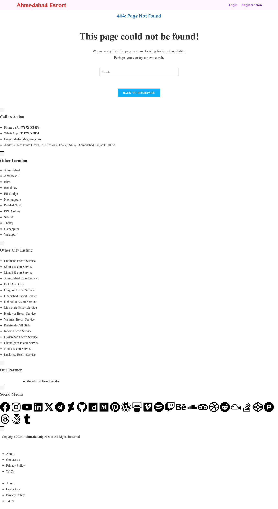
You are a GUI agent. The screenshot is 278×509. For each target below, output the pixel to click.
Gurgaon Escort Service (19, 290)
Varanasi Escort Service (19, 319)
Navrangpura (12, 199)
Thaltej (8, 223)
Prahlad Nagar (13, 205)
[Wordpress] (126, 407)
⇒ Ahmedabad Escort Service (41, 381)
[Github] (82, 407)
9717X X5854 (29, 133)
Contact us (13, 459)
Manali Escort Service (18, 272)
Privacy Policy (15, 465)
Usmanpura (11, 229)
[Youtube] (27, 407)
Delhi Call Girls (14, 284)
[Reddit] (225, 407)
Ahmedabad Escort (41, 5)
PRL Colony (12, 211)
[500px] (16, 419)
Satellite (9, 217)
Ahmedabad (12, 170)
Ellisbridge (11, 193)
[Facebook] (5, 407)
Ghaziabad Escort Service (20, 296)
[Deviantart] (71, 407)
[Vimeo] (148, 407)
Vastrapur (10, 234)
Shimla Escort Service (18, 266)
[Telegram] (60, 407)
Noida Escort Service (17, 348)
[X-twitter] (49, 407)
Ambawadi (11, 176)
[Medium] (104, 407)
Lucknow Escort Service (20, 354)
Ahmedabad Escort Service (21, 278)
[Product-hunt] (269, 407)
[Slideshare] (137, 407)
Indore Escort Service (18, 331)
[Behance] (181, 407)
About (10, 453)
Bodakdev (10, 187)
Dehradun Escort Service (20, 301)
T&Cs (10, 471)
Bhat (7, 182)
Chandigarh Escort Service (21, 342)
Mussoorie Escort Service (20, 307)
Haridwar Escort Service (20, 313)
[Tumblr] (27, 419)
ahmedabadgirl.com (39, 436)
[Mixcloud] (236, 407)
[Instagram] (16, 407)
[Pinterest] (115, 407)
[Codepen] (258, 407)
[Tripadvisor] (203, 407)
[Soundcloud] (192, 407)
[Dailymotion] (93, 407)
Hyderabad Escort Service (21, 337)
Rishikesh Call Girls (17, 325)
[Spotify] (159, 407)
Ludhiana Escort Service (20, 260)
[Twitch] (170, 407)
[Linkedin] (38, 407)
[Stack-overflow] (247, 407)
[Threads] (5, 419)
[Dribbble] (214, 407)
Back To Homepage (139, 93)
